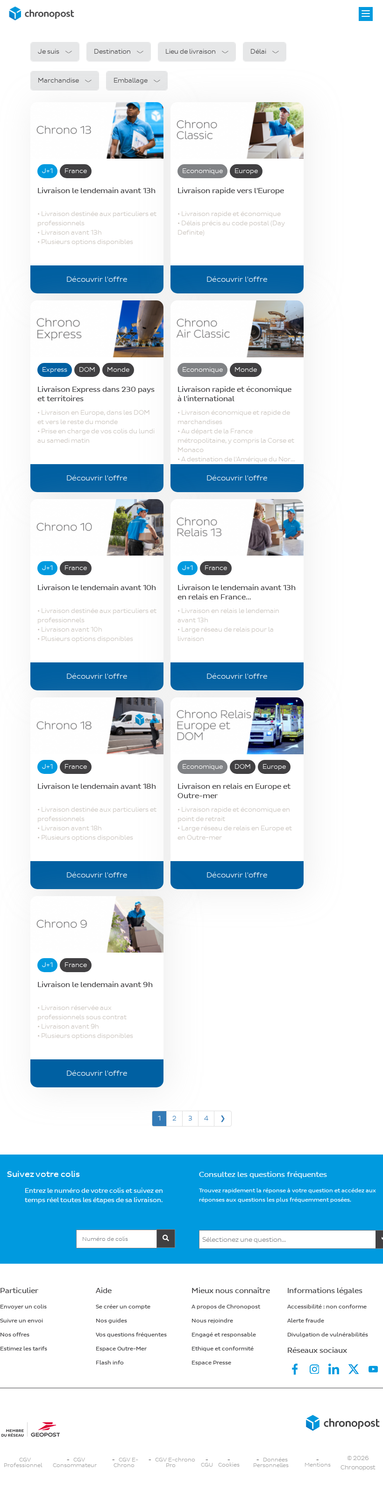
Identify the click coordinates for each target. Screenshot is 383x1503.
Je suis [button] (48, 52)
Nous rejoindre (212, 1320)
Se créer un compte (123, 1306)
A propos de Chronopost (226, 1306)
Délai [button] (258, 52)
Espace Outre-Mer (121, 1348)
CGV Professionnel (23, 1462)
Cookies (229, 1464)
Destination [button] (112, 52)
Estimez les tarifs (23, 1348)
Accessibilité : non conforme (327, 1306)
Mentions (318, 1464)
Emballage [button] (130, 80)
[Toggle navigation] (366, 14)
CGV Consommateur (75, 1462)
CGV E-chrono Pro (175, 1462)
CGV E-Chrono (125, 1462)
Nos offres (14, 1334)
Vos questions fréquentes (131, 1334)
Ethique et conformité (223, 1348)
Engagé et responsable (224, 1334)
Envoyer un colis (23, 1306)
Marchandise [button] (58, 80)
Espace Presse (211, 1362)
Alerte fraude (305, 1320)
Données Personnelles (271, 1462)
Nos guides (111, 1320)
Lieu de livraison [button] (190, 52)
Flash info (110, 1362)
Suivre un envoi (21, 1320)
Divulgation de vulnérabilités (327, 1334)
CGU (207, 1464)
